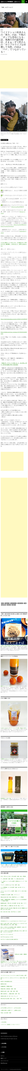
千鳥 (25, 603)
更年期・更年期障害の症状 (6, 981)
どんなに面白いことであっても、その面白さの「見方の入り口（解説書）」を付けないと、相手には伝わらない (14, 244)
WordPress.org (4, 1063)
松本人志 (8, 604)
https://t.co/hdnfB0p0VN (20, 224)
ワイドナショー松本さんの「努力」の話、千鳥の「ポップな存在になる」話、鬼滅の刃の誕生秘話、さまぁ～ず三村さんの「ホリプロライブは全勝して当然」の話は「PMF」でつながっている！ (13, 42)
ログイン (2, 1055)
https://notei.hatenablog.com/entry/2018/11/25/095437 (14, 319)
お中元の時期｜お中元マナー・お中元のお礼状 (11, 1007)
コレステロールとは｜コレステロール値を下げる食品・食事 (13, 975)
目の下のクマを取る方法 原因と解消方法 (9, 939)
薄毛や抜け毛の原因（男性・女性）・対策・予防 (11, 998)
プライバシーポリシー (5, 1069)
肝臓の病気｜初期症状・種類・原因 (8, 988)
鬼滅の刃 (13, 604)
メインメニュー (26, 1)
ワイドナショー (13, 603)
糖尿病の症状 (3, 984)
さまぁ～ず (7, 603)
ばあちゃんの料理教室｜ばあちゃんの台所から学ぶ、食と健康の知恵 (11, 1)
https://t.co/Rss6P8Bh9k (17, 207)
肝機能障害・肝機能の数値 (6, 986)
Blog (2, 29)
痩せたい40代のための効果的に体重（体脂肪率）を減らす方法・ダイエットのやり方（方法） (14, 928)
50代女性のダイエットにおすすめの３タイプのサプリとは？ (14, 921)
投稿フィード (3, 1058)
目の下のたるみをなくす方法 (7, 936)
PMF (2, 603)
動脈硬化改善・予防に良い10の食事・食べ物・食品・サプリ (14, 903)
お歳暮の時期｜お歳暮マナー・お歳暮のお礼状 (11, 1010)
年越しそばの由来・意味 (6, 1012)
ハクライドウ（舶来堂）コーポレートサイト (10, 1024)
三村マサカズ (20, 603)
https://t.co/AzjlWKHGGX (7, 226)
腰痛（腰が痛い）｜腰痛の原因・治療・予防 (10, 993)
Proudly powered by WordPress (15, 1069)
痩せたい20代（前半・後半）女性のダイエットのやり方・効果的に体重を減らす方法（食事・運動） (14, 924)
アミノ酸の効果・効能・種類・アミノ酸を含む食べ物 (12, 878)
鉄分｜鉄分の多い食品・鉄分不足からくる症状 (11, 911)
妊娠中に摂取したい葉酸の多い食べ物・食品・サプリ (12, 905)
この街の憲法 (3, 1022)
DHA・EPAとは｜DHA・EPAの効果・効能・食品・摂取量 (13, 876)
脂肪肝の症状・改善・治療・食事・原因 (9, 991)
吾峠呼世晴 (4, 604)
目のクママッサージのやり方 (7, 934)
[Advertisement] (14, 74)
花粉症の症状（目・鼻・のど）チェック (9, 996)
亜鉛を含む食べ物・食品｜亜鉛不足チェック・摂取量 (12, 897)
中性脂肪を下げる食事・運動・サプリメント (10, 894)
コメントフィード (4, 1060)
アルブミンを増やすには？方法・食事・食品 (10, 884)
